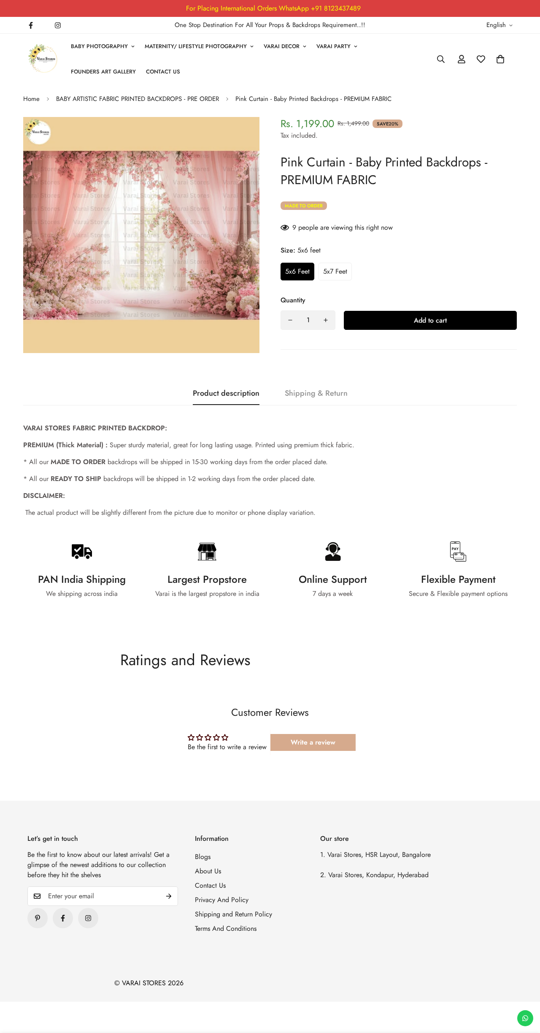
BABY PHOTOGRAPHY (99, 46)
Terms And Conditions (225, 928)
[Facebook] (31, 25)
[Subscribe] (168, 896)
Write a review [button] (313, 742)
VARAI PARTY (333, 46)
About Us (208, 871)
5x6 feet (297, 271)
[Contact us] (525, 1018)
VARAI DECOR (282, 46)
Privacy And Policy (221, 900)
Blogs (203, 857)
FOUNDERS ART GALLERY (103, 72)
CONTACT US (163, 72)
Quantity (293, 300)
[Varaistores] (43, 59)
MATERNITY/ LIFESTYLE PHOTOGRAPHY (196, 46)
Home (31, 98)
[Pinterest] (37, 918)
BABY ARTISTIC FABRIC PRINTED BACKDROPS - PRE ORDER (137, 98)
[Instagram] (58, 25)
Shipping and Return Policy (233, 914)
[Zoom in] (241, 134)
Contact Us (210, 885)
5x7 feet (335, 271)
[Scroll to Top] (523, 987)
